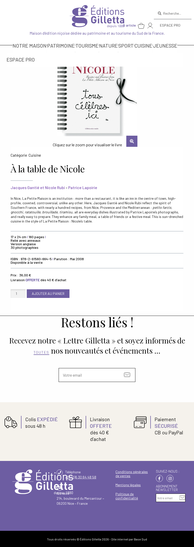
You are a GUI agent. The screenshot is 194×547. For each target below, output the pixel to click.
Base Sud (140, 539)
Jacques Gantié (25, 187)
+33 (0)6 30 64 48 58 (80, 477)
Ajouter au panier (48, 293)
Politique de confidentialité (126, 496)
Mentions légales (128, 485)
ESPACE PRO (170, 25)
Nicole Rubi (55, 187)
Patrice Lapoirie (82, 187)
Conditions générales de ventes (131, 474)
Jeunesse (165, 46)
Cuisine (143, 46)
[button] (131, 141)
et (42, 187)
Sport (126, 46)
